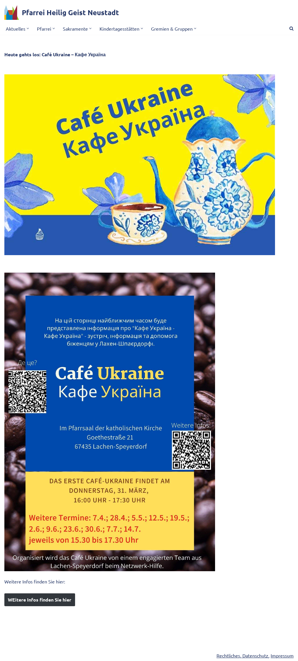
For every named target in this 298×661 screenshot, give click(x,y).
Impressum (282, 655)
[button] (28, 28)
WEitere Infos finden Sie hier (39, 600)
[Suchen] (291, 28)
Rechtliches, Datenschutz (242, 655)
